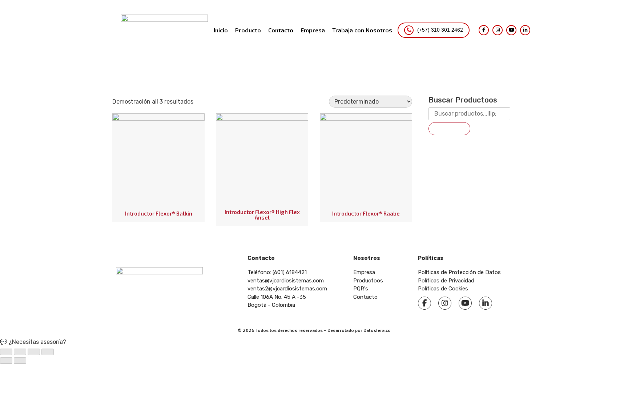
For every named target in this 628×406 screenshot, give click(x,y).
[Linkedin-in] (485, 303)
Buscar (449, 128)
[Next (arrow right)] (20, 360)
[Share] (20, 352)
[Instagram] (497, 30)
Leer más (144, 193)
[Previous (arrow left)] (6, 360)
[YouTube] (511, 30)
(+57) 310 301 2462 (440, 30)
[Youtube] (465, 303)
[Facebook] (484, 30)
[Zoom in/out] (47, 352)
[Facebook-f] (424, 303)
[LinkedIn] (525, 30)
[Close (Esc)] (6, 352)
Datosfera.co (377, 330)
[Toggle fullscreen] (34, 352)
